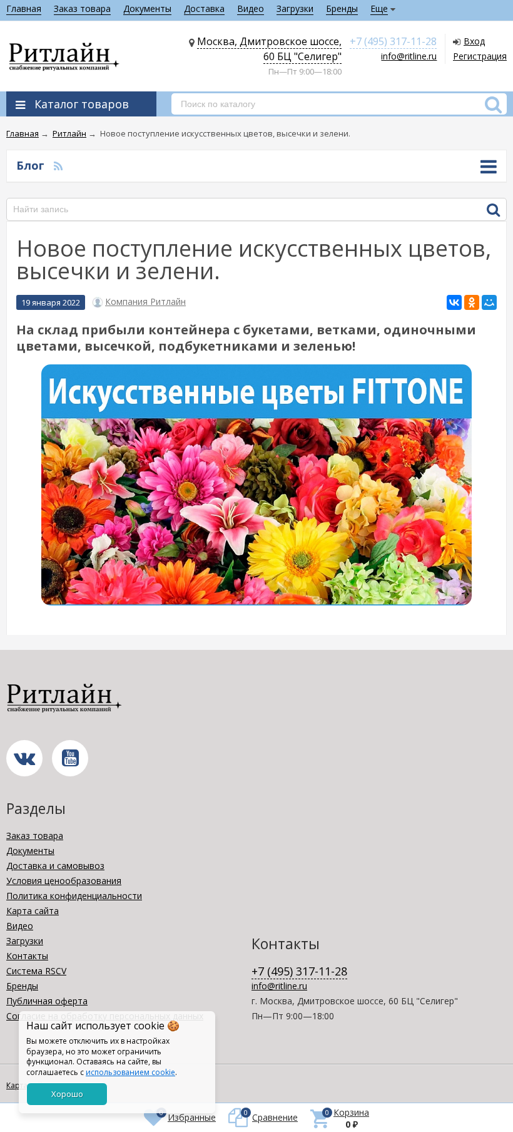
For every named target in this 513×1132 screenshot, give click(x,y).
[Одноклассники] (471, 302)
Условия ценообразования (63, 881)
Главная (23, 8)
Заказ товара (82, 8)
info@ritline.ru (409, 56)
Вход (474, 41)
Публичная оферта (47, 1001)
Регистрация (480, 56)
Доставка (204, 8)
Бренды (342, 8)
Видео (250, 8)
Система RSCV (36, 971)
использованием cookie (130, 1072)
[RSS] (58, 165)
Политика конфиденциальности (74, 896)
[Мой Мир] (489, 302)
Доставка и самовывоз (55, 866)
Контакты (27, 956)
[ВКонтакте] (454, 302)
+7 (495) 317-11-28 (393, 41)
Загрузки (295, 8)
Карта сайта (32, 911)
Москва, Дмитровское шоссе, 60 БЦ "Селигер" (269, 48)
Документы (147, 8)
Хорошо (67, 1093)
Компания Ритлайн (145, 301)
